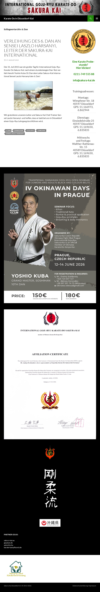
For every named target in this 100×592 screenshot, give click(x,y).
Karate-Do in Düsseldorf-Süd (19, 18)
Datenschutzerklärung (80, 586)
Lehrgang (41, 130)
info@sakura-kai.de (84, 80)
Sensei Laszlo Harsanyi (15, 133)
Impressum (92, 586)
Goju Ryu (30, 130)
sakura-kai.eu (9, 540)
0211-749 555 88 (84, 74)
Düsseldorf (18, 130)
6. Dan (8, 130)
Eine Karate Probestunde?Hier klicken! (83, 64)
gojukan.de (8, 543)
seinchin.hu (8, 545)
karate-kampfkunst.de (12, 547)
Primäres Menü (97, 18)
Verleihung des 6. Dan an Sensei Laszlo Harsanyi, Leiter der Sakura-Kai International (32, 48)
